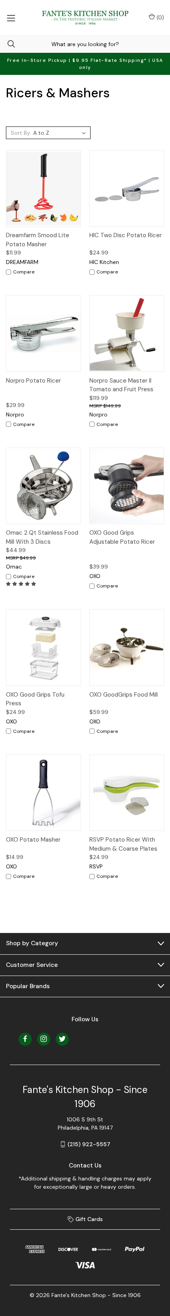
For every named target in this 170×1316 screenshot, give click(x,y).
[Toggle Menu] (11, 17)
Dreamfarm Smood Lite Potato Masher (37, 239)
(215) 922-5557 (89, 1144)
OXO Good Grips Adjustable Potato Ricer (122, 537)
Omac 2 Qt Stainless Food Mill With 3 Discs (42, 537)
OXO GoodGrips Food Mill (123, 695)
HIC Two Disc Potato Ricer (125, 235)
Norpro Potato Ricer (33, 381)
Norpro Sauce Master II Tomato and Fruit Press (121, 385)
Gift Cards (88, 1219)
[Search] (7, 44)
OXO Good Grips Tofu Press (35, 699)
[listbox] (60, 133)
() (159, 17)
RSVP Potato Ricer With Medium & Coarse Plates (123, 844)
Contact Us (85, 1165)
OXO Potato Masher (33, 840)
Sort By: (21, 132)
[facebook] (25, 1038)
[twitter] (62, 1038)
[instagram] (43, 1038)
